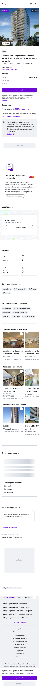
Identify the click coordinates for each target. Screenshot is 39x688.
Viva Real (19, 657)
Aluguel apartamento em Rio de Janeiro (18, 614)
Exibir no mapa (21, 228)
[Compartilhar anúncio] (35, 4)
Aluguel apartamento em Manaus (15, 618)
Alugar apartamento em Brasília (15, 604)
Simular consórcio (10, 69)
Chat (21, 90)
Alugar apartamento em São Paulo (16, 607)
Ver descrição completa (11, 116)
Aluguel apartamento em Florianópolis (17, 611)
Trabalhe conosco (19, 647)
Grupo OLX (19, 650)
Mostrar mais (21, 622)
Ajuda (19, 629)
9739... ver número (22, 109)
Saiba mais (5, 100)
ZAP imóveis (19, 654)
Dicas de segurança (19, 632)
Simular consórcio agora (14, 196)
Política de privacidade (19, 638)
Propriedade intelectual (19, 641)
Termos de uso (19, 635)
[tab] (9, 597)
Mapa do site (19, 644)
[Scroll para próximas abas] (34, 597)
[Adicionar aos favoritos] (31, 4)
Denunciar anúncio (10, 527)
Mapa (7, 43)
